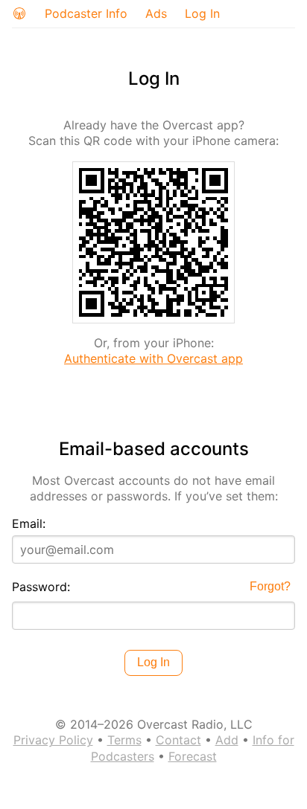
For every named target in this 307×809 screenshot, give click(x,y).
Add (226, 739)
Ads (156, 13)
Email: (28, 523)
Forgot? (270, 586)
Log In (202, 13)
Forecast (192, 756)
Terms (124, 739)
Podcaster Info (86, 13)
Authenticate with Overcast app (153, 358)
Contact (178, 739)
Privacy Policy (53, 739)
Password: (41, 586)
